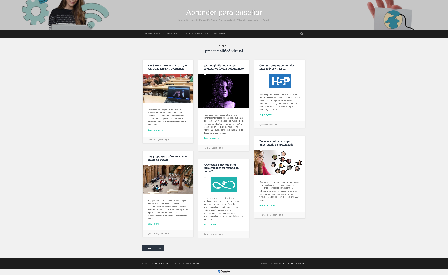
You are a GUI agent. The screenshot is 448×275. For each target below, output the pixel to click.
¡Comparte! (172, 33)
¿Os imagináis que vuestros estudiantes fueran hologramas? (224, 67)
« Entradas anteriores (153, 248)
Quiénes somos (152, 33)
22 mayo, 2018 (267, 125)
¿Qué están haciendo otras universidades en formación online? (221, 168)
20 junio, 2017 (211, 234)
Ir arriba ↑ (301, 264)
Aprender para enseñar (224, 12)
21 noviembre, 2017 (269, 215)
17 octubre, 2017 (156, 234)
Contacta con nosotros (196, 33)
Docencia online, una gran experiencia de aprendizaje (276, 143)
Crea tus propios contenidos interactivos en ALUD (276, 67)
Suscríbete (219, 33)
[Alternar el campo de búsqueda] (302, 34)
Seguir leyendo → (155, 130)
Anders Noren (287, 264)
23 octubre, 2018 (156, 140)
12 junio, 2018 (211, 148)
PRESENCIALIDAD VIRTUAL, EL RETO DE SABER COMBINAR (168, 67)
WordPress (196, 264)
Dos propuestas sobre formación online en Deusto (168, 158)
